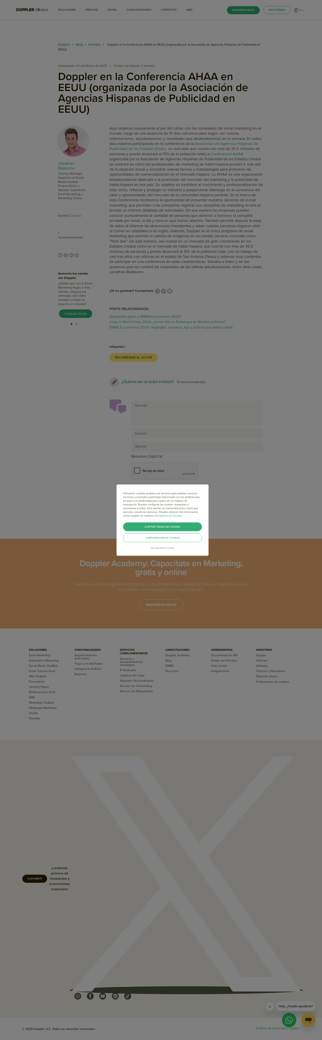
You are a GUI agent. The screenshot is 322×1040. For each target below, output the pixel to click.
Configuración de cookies (162, 537)
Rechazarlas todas (162, 548)
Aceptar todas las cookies (162, 526)
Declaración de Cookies (168, 515)
